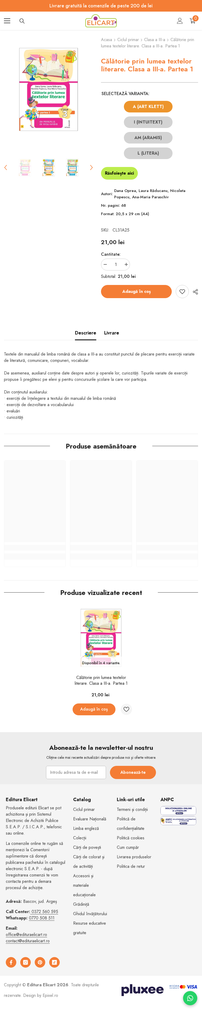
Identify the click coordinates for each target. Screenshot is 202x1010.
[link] (34, 548)
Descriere (85, 332)
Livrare (111, 332)
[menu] (7, 21)
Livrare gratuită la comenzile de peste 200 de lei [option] (101, 5)
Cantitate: (110, 254)
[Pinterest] (40, 962)
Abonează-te (133, 772)
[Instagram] (25, 962)
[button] (5, 167)
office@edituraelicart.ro (26, 935)
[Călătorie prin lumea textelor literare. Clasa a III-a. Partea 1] (101, 638)
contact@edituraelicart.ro (28, 941)
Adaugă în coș (136, 291)
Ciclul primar (128, 40)
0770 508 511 (41, 918)
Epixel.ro (50, 995)
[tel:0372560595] (31, 912)
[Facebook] (11, 962)
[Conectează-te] (180, 21)
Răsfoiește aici (119, 173)
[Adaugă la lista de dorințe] (182, 291)
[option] (48, 89)
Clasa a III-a (154, 40)
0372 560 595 (45, 912)
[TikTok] (54, 962)
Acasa (106, 40)
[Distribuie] (193, 291)
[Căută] (22, 21)
